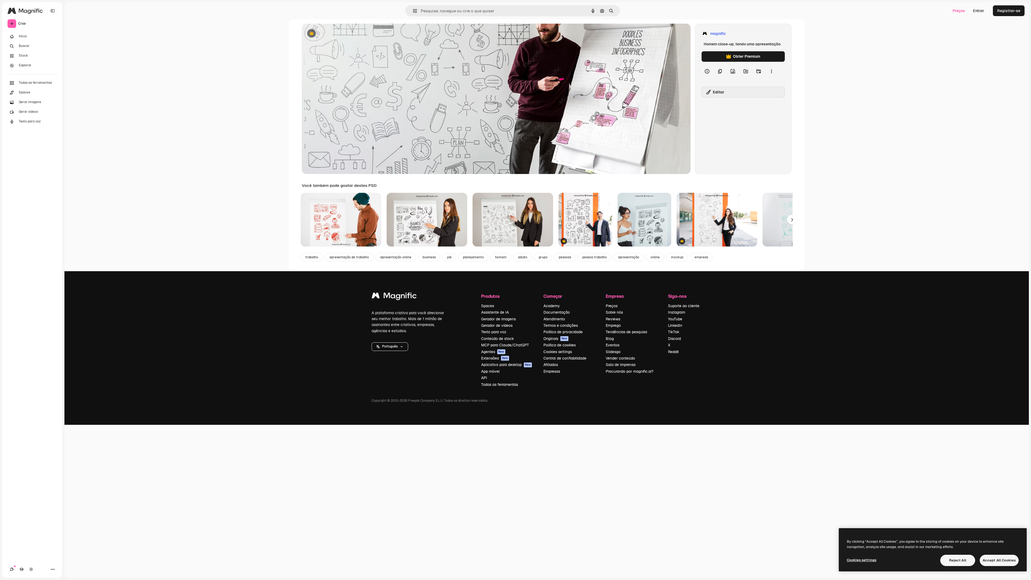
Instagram (676, 312)
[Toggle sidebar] (52, 10)
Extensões (494, 358)
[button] (390, 346)
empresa (701, 257)
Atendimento (554, 319)
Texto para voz (493, 331)
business (429, 257)
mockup (677, 257)
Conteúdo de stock (497, 338)
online (655, 257)
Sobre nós (614, 312)
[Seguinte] (792, 220)
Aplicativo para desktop (506, 364)
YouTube (675, 319)
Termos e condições (560, 325)
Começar (552, 296)
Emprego (613, 325)
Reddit (673, 351)
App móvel (490, 371)
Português (390, 346)
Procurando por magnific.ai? (630, 371)
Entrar (978, 10)
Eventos (612, 345)
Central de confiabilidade (564, 358)
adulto (522, 257)
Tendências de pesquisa (626, 331)
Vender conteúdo (620, 358)
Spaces (487, 305)
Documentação (556, 312)
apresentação (628, 257)
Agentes (492, 351)
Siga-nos (677, 296)
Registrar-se (1008, 10)
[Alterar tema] (31, 569)
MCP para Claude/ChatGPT (505, 345)
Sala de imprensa (621, 364)
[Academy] (21, 569)
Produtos (490, 296)
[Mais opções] (771, 71)
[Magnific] (394, 297)
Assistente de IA (495, 312)
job (449, 257)
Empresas (551, 371)
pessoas (565, 257)
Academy (551, 305)
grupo (543, 257)
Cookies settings (557, 351)
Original (336, 33)
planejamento (473, 257)
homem (501, 257)
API (484, 377)
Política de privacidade (563, 331)
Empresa (615, 296)
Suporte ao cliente (683, 305)
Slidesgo (613, 351)
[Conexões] (12, 569)
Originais (555, 338)
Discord (674, 338)
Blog (610, 338)
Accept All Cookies (999, 560)
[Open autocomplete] (412, 11)
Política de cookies (559, 345)
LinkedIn (675, 325)
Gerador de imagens (498, 319)
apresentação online (395, 257)
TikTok (673, 331)
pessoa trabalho (594, 257)
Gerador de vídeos (497, 325)
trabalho (311, 257)
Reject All (957, 560)
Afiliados (550, 364)
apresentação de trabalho (349, 257)
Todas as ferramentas (499, 384)
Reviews (613, 319)
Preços (959, 10)
